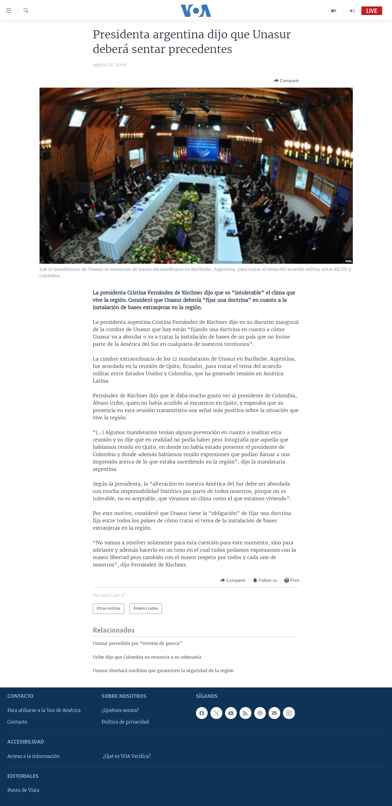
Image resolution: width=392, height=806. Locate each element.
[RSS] (245, 713)
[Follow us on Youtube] (231, 713)
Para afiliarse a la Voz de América (44, 710)
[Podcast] (260, 713)
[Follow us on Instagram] (289, 713)
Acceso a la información (33, 756)
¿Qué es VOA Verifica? (127, 756)
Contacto (17, 722)
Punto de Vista (23, 790)
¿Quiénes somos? (120, 710)
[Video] (333, 10)
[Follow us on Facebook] (202, 713)
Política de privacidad (125, 722)
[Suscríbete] (274, 713)
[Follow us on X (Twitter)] (216, 713)
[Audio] (352, 10)
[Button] (286, 80)
